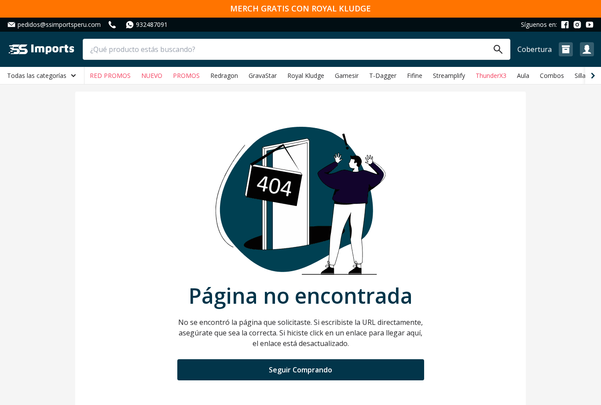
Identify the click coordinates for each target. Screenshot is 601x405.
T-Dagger (382, 75)
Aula (523, 75)
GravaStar (263, 75)
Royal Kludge (305, 75)
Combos (552, 75)
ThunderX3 (491, 75)
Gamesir (347, 75)
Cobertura (534, 49)
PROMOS (186, 75)
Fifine (414, 75)
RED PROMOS (110, 75)
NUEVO (151, 75)
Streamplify (449, 75)
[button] (566, 49)
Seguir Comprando (300, 370)
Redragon (224, 75)
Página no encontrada (301, 295)
